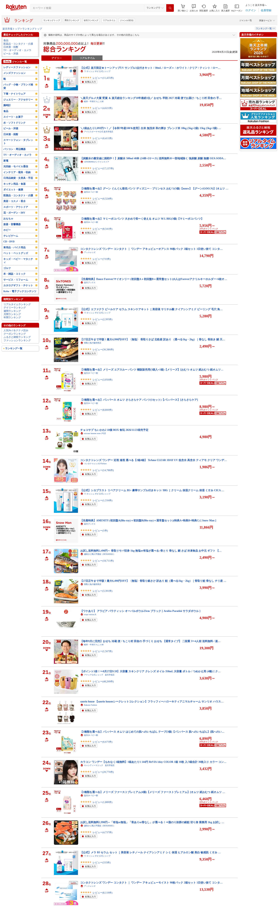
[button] (194, 8)
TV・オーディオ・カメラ (17, 50)
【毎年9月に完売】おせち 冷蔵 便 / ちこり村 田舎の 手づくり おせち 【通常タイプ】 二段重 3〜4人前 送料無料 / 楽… (150, 641)
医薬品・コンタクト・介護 (18, 43)
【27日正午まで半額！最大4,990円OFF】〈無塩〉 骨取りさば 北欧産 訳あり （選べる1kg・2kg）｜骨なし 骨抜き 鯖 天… (152, 339)
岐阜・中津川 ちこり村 (94, 101)
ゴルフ (7, 268)
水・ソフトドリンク (14, 122)
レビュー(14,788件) (103, 470)
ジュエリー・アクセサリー (18, 99)
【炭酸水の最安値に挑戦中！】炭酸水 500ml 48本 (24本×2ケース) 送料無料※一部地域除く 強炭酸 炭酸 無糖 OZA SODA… (153, 158)
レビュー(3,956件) (102, 379)
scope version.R (90, 614)
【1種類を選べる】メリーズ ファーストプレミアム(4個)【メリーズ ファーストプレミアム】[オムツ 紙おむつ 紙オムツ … (152, 792)
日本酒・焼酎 (10, 47)
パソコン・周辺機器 (14, 149)
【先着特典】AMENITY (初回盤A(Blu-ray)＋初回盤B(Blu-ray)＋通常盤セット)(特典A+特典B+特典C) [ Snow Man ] (148, 520)
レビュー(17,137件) (103, 168)
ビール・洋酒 (10, 53)
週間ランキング (12, 311)
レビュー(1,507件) (102, 651)
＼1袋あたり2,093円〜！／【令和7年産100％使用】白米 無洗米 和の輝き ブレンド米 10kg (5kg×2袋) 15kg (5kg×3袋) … (150, 128)
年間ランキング (12, 317)
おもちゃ (8, 218)
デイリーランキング (15, 307)
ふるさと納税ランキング (17, 337)
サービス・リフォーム (15, 279)
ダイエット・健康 (13, 189)
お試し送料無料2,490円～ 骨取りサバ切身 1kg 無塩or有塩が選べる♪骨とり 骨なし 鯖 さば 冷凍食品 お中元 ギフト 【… (150, 550)
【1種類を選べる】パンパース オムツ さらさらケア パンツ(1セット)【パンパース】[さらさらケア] (139, 399)
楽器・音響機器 (12, 224)
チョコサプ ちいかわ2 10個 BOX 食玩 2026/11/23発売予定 (114, 429)
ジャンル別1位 (127, 20)
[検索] (170, 8)
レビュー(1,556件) (102, 500)
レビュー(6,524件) (102, 198)
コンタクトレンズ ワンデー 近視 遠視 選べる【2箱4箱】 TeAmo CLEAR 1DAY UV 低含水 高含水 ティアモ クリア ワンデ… (153, 460)
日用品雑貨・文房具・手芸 (18, 178)
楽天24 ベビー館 (91, 192)
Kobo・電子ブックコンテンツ (19, 291)
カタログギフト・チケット (18, 285)
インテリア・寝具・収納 (17, 172)
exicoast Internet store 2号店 (95, 433)
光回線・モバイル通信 (15, 166)
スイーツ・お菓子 (13, 116)
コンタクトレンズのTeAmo (95, 464)
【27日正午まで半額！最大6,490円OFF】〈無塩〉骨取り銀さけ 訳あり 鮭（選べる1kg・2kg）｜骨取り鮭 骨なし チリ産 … (153, 580)
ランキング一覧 (13, 348)
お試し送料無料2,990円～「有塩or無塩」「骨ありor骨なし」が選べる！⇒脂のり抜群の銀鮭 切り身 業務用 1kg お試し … (152, 822)
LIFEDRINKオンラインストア (96, 162)
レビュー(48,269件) (103, 681)
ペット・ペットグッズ (15, 253)
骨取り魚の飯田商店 (92, 343)
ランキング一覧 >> (265, 28)
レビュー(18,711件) (103, 560)
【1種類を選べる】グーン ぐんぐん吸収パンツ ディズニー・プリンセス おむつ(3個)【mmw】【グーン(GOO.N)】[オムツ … (154, 188)
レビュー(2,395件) (102, 319)
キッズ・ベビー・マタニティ (18, 261)
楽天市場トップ (11, 28)
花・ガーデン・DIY (14, 212)
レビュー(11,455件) (103, 77)
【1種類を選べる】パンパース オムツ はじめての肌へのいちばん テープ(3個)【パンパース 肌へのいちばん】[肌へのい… (152, 731)
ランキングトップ (51, 20)
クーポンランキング (15, 333)
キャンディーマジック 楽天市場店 (99, 765)
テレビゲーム (10, 235)
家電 (5, 160)
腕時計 (7, 105)
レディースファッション (17, 67)
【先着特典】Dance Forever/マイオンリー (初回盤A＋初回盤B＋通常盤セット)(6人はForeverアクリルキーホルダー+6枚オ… (153, 279)
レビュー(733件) (101, 259)
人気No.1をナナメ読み (16, 330)
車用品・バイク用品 (14, 247)
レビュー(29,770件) (103, 772)
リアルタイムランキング (17, 304)
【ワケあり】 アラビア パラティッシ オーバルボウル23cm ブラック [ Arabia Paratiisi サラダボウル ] (140, 610)
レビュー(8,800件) (102, 409)
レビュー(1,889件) (102, 802)
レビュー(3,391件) (102, 590)
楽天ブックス (89, 282)
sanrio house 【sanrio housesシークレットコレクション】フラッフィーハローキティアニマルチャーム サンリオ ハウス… (152, 701)
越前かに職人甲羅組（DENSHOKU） (99, 554)
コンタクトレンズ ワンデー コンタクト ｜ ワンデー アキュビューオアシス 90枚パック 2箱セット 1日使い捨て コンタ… (151, 248)
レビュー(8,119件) (102, 892)
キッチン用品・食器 (14, 183)
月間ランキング (12, 314)
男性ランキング (72, 20)
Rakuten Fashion (90, 705)
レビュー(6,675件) (102, 741)
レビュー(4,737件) (102, 832)
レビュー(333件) (101, 862)
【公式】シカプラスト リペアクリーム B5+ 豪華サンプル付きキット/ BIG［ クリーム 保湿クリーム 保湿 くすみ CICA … (152, 490)
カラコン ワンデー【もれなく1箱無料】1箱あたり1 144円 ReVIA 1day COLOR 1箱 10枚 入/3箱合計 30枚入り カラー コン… (153, 761)
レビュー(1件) (100, 530)
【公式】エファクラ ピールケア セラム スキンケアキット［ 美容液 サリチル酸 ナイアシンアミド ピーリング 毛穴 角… (151, 309)
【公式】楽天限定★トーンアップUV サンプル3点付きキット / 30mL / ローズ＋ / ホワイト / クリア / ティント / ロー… (150, 67)
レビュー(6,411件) (102, 138)
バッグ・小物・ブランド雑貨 (18, 86)
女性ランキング (91, 20)
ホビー (7, 230)
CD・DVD (8, 241)
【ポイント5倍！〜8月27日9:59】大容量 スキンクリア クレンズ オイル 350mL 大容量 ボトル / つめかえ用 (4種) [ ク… (150, 671)
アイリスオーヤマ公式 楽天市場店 (98, 132)
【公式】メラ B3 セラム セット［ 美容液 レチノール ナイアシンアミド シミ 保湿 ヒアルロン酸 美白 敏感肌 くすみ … (150, 852)
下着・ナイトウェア (14, 93)
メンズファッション (14, 73)
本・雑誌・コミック (14, 273)
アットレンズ (89, 252)
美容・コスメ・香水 (14, 201)
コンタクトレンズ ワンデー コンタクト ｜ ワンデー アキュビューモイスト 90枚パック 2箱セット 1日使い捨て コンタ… (151, 882)
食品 (5, 40)
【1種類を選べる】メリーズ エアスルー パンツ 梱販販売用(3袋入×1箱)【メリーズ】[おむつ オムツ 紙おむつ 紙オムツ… (151, 369)
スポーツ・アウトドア (15, 207)
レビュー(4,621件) (102, 108)
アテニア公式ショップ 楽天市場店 (99, 675)
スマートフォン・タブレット (18, 142)
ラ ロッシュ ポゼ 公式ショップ (97, 71)
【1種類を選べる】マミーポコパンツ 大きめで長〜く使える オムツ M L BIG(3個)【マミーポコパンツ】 (142, 218)
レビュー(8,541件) (102, 228)
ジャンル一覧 (245, 20)
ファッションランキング (17, 340)
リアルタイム (109, 20)
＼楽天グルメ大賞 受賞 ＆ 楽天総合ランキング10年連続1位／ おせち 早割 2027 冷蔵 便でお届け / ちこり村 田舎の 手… (151, 97)
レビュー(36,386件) (103, 349)
